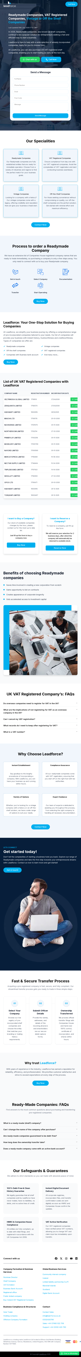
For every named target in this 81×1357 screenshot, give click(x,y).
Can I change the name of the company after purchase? (29, 1129)
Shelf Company (9, 1281)
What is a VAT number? (14, 732)
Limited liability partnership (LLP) (56, 1282)
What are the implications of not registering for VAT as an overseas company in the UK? (35, 711)
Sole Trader (8, 1312)
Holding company (10, 1316)
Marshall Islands (49, 1286)
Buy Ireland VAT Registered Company (18, 1300)
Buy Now (41, 301)
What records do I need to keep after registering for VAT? (30, 725)
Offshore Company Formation (15, 1320)
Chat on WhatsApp (71, 1353)
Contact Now (41, 225)
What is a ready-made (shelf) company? (22, 1123)
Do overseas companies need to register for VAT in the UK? (31, 703)
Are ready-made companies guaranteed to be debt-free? (30, 1136)
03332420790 (48, 1320)
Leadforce (43, 1354)
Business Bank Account (12, 1289)
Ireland (45, 1278)
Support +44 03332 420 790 (54, 1327)
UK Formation (9, 1285)
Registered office (10, 1292)
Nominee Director (10, 1277)
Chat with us (31, 59)
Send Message (40, 115)
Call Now (71, 4)
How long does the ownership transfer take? (24, 1142)
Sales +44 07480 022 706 (53, 1323)
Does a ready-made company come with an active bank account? (34, 1149)
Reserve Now (60, 548)
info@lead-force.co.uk (51, 1316)
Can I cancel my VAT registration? (19, 719)
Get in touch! (12, 870)
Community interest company (54, 1274)
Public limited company (12, 1296)
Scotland (46, 1289)
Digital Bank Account (51, 1293)
